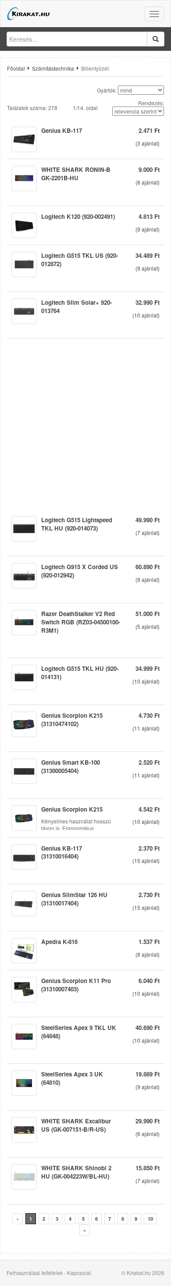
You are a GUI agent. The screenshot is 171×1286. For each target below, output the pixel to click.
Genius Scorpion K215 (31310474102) (72, 719)
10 (150, 1218)
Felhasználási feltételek (35, 1272)
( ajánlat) (147, 143)
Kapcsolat (79, 1272)
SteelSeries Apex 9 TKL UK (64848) (78, 1031)
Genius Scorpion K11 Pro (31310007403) (76, 984)
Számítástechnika (53, 68)
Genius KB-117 (61, 130)
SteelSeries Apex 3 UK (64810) (72, 1078)
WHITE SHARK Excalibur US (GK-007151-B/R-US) (76, 1125)
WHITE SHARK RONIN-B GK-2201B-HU (75, 173)
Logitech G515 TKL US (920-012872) (79, 259)
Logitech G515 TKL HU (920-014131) (79, 672)
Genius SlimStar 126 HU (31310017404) (74, 899)
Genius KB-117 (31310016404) (61, 852)
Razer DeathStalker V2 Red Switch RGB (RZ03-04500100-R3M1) (80, 621)
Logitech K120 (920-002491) (78, 216)
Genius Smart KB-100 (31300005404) (70, 766)
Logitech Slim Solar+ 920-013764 (76, 306)
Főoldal (16, 68)
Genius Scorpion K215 (72, 809)
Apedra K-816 (59, 941)
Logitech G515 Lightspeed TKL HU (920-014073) (76, 524)
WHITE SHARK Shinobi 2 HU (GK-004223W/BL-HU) (76, 1172)
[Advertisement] (85, 423)
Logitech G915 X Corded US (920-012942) (79, 571)
